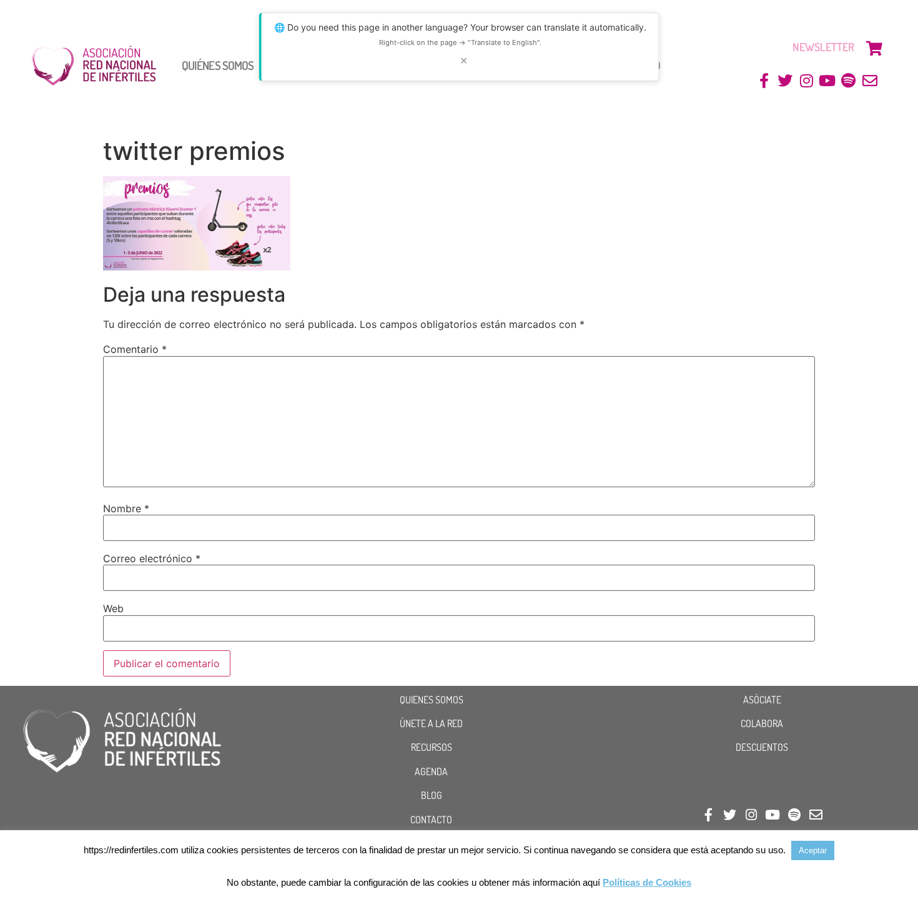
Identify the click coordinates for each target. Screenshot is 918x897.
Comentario (135, 349)
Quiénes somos (218, 65)
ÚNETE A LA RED (431, 723)
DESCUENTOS (762, 747)
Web (113, 608)
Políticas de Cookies (647, 882)
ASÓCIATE (762, 699)
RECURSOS (431, 747)
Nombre (126, 508)
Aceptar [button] (813, 850)
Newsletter (823, 47)
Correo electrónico (151, 558)
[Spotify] (848, 81)
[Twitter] (785, 81)
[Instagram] (806, 81)
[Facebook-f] (764, 81)
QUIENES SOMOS (431, 699)
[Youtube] (828, 81)
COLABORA (762, 723)
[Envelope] (870, 81)
